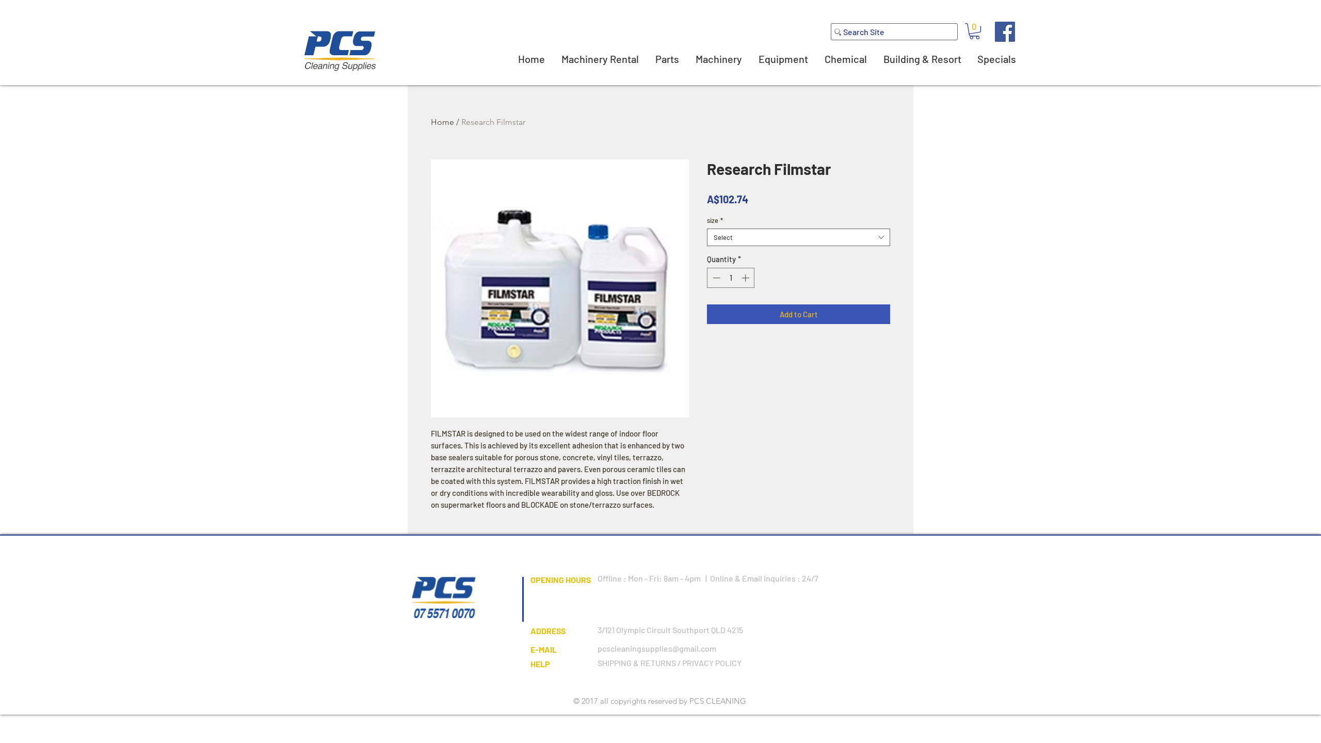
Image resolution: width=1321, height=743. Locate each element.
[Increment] (746, 277)
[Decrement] (715, 277)
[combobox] (798, 237)
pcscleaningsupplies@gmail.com (657, 648)
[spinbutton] (730, 277)
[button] (974, 31)
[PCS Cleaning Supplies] (1005, 32)
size (715, 220)
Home (442, 122)
